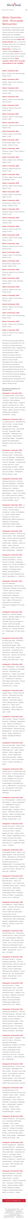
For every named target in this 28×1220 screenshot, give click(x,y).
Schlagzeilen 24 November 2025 (12, 1009)
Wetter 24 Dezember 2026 (10, 269)
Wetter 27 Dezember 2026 (10, 295)
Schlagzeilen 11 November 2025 (12, 664)
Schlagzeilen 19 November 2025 (12, 876)
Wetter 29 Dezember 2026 (10, 313)
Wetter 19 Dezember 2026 (10, 226)
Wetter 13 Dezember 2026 (10, 174)
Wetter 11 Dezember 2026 (10, 157)
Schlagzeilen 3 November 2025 (12, 450)
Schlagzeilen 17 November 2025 (12, 823)
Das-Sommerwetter (15, 1209)
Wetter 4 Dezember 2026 (10, 96)
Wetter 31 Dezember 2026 (10, 330)
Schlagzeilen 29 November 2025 (12, 1142)
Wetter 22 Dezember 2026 (10, 252)
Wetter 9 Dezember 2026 (10, 140)
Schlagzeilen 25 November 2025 (12, 1035)
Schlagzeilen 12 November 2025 (12, 690)
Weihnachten (6, 49)
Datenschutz (20, 1217)
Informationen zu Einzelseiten (14, 1213)
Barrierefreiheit (9, 1217)
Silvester (16, 51)
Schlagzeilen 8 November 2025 (12, 581)
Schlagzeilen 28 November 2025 (12, 1116)
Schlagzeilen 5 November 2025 (12, 505)
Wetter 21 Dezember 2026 (10, 243)
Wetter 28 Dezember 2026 (10, 304)
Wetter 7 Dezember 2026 (10, 122)
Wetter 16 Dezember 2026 (10, 200)
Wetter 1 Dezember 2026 (10, 71)
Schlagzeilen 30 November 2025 (12, 1171)
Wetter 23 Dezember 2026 (10, 261)
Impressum (19, 1211)
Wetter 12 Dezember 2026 (10, 166)
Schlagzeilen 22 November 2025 (12, 957)
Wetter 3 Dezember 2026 (10, 88)
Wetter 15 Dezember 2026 (10, 192)
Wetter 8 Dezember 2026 (10, 131)
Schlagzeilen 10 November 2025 (12, 638)
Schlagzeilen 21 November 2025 (12, 930)
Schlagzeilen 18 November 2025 (12, 850)
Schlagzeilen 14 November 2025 (12, 743)
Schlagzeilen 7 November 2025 (12, 555)
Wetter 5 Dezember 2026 (10, 105)
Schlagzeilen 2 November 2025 (12, 419)
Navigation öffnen (8, 9)
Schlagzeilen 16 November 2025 (12, 797)
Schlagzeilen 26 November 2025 (12, 1064)
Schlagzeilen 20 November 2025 (12, 902)
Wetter (19, 1210)
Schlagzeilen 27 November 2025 (12, 1087)
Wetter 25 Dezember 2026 (10, 278)
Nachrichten (10, 1211)
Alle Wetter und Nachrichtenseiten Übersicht (13, 1215)
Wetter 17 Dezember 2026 (10, 209)
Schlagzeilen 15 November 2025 (12, 769)
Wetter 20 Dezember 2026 (10, 235)
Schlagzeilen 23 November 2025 (12, 983)
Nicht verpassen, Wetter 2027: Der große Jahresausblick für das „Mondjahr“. (13, 61)
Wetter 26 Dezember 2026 (10, 287)
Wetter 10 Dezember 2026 (10, 148)
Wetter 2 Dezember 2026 (10, 79)
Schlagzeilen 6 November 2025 (12, 531)
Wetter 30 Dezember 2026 (10, 321)
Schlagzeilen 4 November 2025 (12, 479)
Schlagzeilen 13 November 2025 (12, 716)
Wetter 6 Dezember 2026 (10, 114)
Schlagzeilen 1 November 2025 (12, 393)
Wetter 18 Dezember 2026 (10, 217)
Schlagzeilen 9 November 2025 (12, 612)
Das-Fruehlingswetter (12, 1209)
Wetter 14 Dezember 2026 (10, 183)
